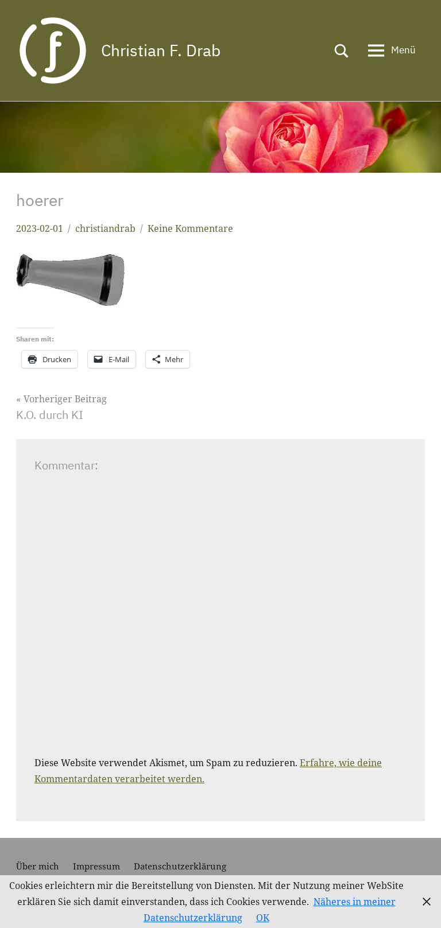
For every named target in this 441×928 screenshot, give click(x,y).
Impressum (96, 866)
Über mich (37, 866)
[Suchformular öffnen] (341, 50)
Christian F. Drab (160, 50)
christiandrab (105, 228)
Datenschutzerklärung (180, 866)
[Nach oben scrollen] (417, 904)
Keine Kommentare (190, 228)
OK (262, 917)
